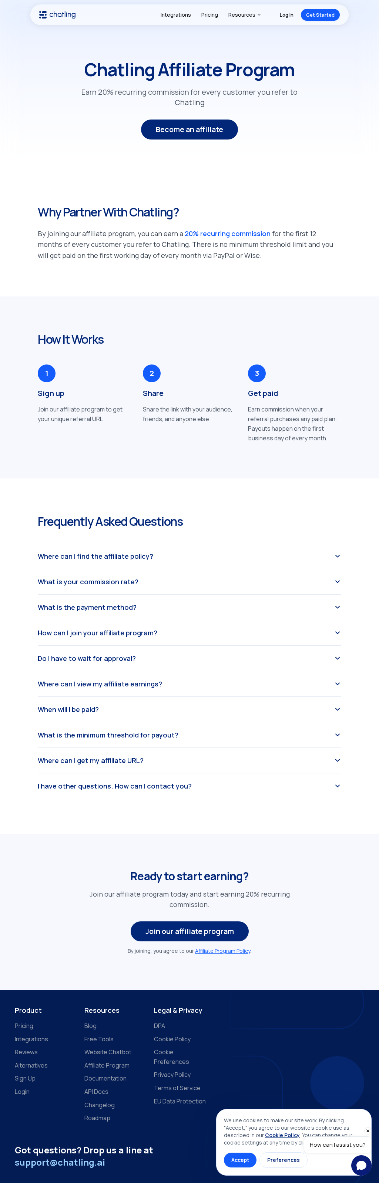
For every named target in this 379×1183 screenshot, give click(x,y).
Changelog (99, 1105)
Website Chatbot (107, 1052)
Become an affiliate (189, 129)
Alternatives (31, 1065)
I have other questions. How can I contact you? (115, 786)
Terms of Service (177, 1088)
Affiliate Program (107, 1065)
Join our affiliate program (189, 931)
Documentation (105, 1078)
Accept (240, 1159)
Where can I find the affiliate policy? (95, 556)
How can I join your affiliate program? (97, 632)
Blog (90, 1026)
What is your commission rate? (88, 581)
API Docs (96, 1092)
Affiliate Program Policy (222, 950)
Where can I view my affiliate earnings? (100, 683)
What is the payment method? (87, 607)
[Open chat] (361, 1165)
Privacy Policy (172, 1075)
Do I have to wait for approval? (87, 658)
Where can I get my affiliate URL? (91, 760)
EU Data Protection (180, 1101)
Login (22, 1092)
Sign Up (25, 1078)
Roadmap (97, 1118)
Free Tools (99, 1039)
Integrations (176, 14)
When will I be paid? (68, 709)
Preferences (283, 1159)
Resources (241, 14)
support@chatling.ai (60, 1162)
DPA (159, 1026)
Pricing (209, 14)
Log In (287, 14)
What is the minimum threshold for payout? (108, 734)
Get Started (320, 14)
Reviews (26, 1052)
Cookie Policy (172, 1039)
